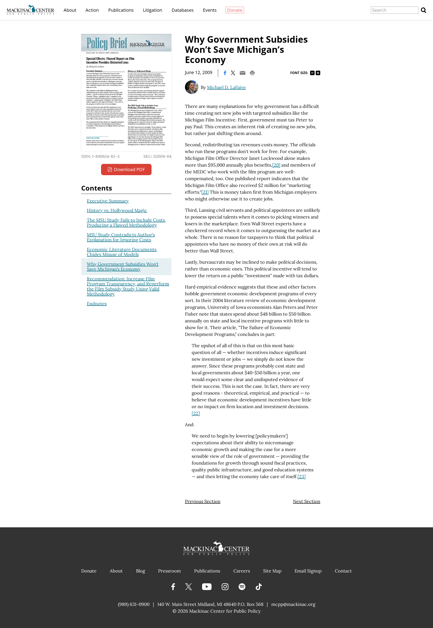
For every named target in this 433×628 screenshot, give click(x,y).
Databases (183, 10)
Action (92, 10)
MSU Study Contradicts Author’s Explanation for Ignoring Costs (121, 237)
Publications (121, 10)
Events (210, 10)
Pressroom (169, 571)
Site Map (272, 571)
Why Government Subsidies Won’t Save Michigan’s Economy (123, 266)
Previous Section (202, 501)
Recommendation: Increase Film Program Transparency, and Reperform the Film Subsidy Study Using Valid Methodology (128, 286)
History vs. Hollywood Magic (117, 210)
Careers (241, 571)
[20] (276, 165)
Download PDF (129, 169)
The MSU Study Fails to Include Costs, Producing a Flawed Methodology (126, 222)
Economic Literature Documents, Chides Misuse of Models (122, 252)
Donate (234, 10)
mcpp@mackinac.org (293, 604)
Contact (343, 571)
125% (318, 73)
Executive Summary (108, 201)
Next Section (306, 501)
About (70, 10)
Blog (140, 571)
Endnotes (97, 303)
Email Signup (308, 571)
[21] (205, 192)
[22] (196, 413)
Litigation (152, 10)
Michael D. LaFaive (226, 87)
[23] (301, 476)
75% (312, 73)
